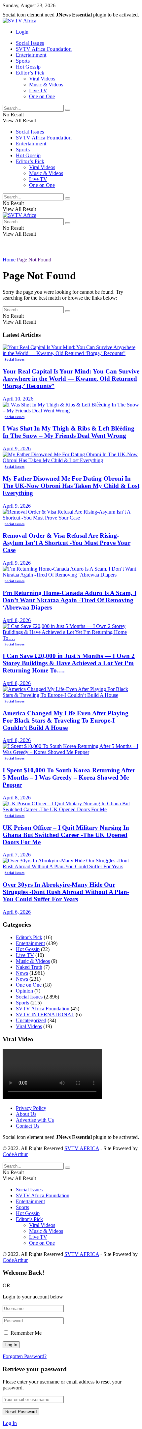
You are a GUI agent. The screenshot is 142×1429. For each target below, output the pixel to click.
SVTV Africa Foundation (44, 49)
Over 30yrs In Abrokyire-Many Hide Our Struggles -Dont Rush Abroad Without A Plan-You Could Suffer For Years (66, 892)
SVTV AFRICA (81, 1148)
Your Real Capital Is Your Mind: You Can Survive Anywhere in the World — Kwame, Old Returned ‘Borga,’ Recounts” (71, 378)
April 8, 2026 (17, 620)
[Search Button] (67, 110)
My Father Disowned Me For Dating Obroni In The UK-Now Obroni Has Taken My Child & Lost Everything (71, 485)
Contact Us (27, 1126)
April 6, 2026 (17, 912)
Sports (23, 61)
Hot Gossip (28, 67)
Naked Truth (29, 967)
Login (22, 32)
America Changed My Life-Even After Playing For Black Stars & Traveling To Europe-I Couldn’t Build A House (65, 720)
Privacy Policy (31, 1108)
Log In (10, 1423)
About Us (26, 1114)
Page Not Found (34, 259)
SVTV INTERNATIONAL (45, 1014)
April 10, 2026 (18, 399)
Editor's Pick (29, 937)
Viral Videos (42, 78)
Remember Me (26, 1333)
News (22, 973)
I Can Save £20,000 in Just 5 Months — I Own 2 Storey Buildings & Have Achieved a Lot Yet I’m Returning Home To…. (69, 663)
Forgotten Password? (25, 1356)
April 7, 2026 (17, 854)
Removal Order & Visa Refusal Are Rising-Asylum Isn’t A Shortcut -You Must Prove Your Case (66, 542)
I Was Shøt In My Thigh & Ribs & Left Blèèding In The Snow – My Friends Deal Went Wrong (68, 432)
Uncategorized (31, 1020)
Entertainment (31, 55)
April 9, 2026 (17, 448)
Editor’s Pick (30, 72)
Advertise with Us (35, 1120)
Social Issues (30, 43)
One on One (42, 96)
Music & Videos (46, 84)
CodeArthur (15, 1154)
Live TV (38, 90)
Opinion (24, 991)
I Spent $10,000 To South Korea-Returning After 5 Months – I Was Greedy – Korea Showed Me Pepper (69, 777)
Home (9, 259)
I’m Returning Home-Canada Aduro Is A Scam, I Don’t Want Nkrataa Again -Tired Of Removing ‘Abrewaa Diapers (69, 600)
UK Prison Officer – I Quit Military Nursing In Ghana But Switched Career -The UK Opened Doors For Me (66, 835)
